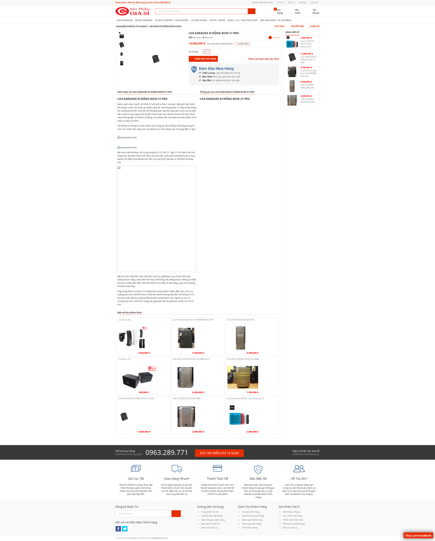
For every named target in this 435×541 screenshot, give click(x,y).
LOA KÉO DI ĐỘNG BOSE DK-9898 (243, 359)
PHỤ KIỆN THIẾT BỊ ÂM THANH (131, 26)
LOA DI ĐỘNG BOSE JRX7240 (240, 319)
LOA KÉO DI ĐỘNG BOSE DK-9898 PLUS (191, 359)
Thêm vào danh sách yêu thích (263, 58)
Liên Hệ (314, 2)
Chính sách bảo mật (293, 519)
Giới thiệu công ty (291, 511)
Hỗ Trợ (291, 2)
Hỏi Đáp (302, 2)
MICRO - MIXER (217, 20)
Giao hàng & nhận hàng (213, 519)
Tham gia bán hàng (251, 523)
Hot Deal (280, 26)
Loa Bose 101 (124, 359)
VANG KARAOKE (124, 20)
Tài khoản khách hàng (253, 515)
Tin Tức (280, 2)
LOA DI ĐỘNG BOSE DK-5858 (186, 398)
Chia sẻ (276, 37)
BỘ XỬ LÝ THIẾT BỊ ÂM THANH (165, 26)
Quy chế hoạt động (292, 515)
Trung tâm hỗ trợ (210, 511)
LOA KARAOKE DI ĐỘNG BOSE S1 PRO (136, 398)
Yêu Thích (297, 11)
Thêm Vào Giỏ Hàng (205, 58)
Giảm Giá (314, 26)
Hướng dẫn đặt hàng (211, 515)
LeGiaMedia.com (159, 537)
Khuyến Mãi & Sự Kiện (262, 2)
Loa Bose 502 (124, 319)
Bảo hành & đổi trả (210, 523)
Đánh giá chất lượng (252, 519)
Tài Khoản (316, 11)
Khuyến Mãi (297, 26)
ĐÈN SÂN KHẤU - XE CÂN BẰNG (275, 20)
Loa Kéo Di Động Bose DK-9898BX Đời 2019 (193, 319)
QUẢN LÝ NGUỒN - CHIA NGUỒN (171, 20)
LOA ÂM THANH (199, 20)
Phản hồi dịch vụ (209, 527)
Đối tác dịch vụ (290, 527)
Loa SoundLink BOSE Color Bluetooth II (245, 398)
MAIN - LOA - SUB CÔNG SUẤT (243, 20)
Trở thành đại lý (250, 527)
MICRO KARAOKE (143, 20)
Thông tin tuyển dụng (294, 523)
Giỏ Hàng (280, 11)
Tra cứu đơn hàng (251, 511)
